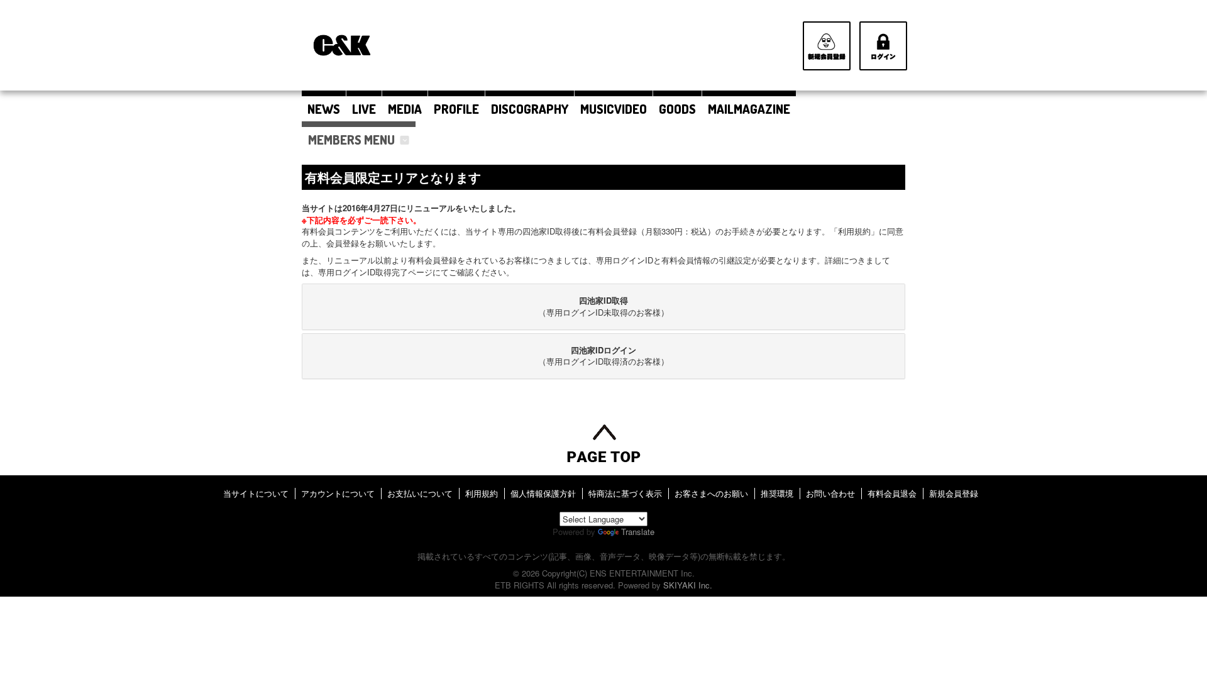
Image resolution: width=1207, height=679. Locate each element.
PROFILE (456, 109)
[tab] (603, 306)
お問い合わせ (830, 493)
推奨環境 (777, 493)
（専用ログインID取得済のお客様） (603, 356)
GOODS (677, 109)
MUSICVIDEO (613, 109)
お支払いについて (420, 493)
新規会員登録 (953, 493)
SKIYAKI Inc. (687, 585)
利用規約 (481, 493)
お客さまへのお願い (711, 493)
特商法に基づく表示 (625, 493)
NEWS (323, 109)
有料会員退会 (892, 493)
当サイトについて (256, 493)
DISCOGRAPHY (529, 109)
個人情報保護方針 (543, 493)
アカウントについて (338, 493)
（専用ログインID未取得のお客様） (603, 306)
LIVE (364, 109)
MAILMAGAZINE (749, 109)
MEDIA (405, 109)
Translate (637, 532)
